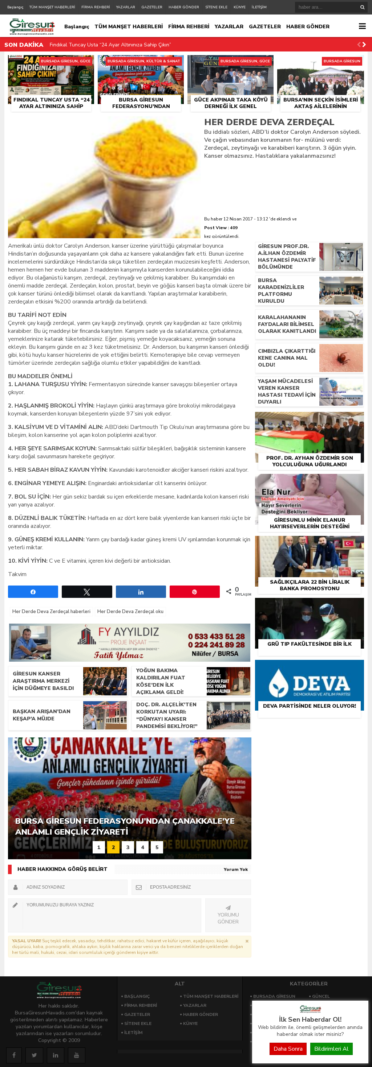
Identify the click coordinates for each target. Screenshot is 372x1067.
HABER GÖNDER (184, 7)
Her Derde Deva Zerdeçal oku (130, 611)
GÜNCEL (321, 996)
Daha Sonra (288, 1049)
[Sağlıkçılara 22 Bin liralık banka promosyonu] (309, 544)
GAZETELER (151, 7)
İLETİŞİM (259, 7)
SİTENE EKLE (216, 7)
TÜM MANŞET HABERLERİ (52, 7)
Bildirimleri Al (331, 1049)
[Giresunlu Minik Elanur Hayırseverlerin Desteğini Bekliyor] (309, 482)
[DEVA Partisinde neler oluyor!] (309, 668)
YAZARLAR (125, 7)
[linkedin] (55, 1055)
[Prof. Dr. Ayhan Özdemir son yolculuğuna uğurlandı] (309, 420)
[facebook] (14, 1055)
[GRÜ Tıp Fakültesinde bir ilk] (309, 606)
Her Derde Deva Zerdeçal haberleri (51, 611)
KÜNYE (240, 7)
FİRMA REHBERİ (95, 7)
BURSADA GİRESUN (274, 996)
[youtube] (76, 1055)
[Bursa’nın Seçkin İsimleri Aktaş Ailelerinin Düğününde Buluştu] (320, 63)
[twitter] (34, 1055)
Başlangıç (15, 7)
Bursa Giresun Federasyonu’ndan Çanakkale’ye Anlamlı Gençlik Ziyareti (132, 49)
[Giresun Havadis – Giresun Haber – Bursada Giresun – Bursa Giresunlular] (310, 1011)
